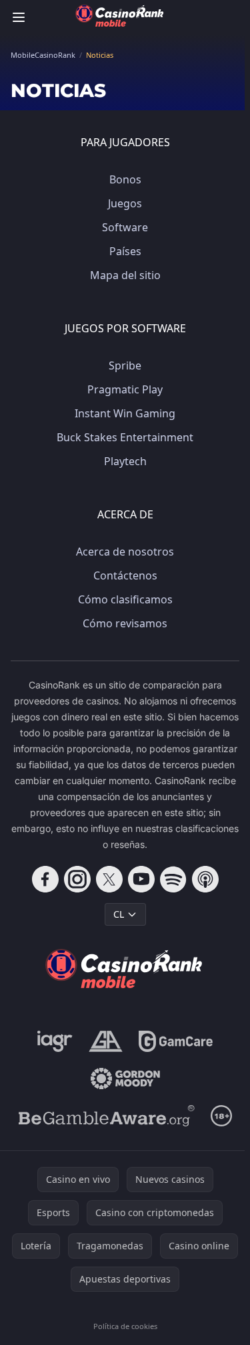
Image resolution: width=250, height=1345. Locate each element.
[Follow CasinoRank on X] (109, 879)
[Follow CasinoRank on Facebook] (45, 879)
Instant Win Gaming (125, 413)
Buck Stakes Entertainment (125, 437)
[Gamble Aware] (107, 1115)
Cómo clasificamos (125, 599)
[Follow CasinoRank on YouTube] (141, 879)
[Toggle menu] (18, 17)
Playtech (125, 461)
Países (125, 251)
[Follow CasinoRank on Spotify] (173, 879)
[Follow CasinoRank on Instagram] (77, 879)
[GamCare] (176, 1041)
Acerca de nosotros (125, 551)
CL (118, 914)
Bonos (125, 179)
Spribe (125, 365)
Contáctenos (125, 575)
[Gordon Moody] (125, 1078)
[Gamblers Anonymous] (106, 1041)
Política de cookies (125, 1326)
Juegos (125, 203)
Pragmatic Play (125, 389)
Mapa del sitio (125, 275)
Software (125, 227)
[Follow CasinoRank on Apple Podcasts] (205, 879)
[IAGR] (55, 1041)
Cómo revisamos (125, 623)
